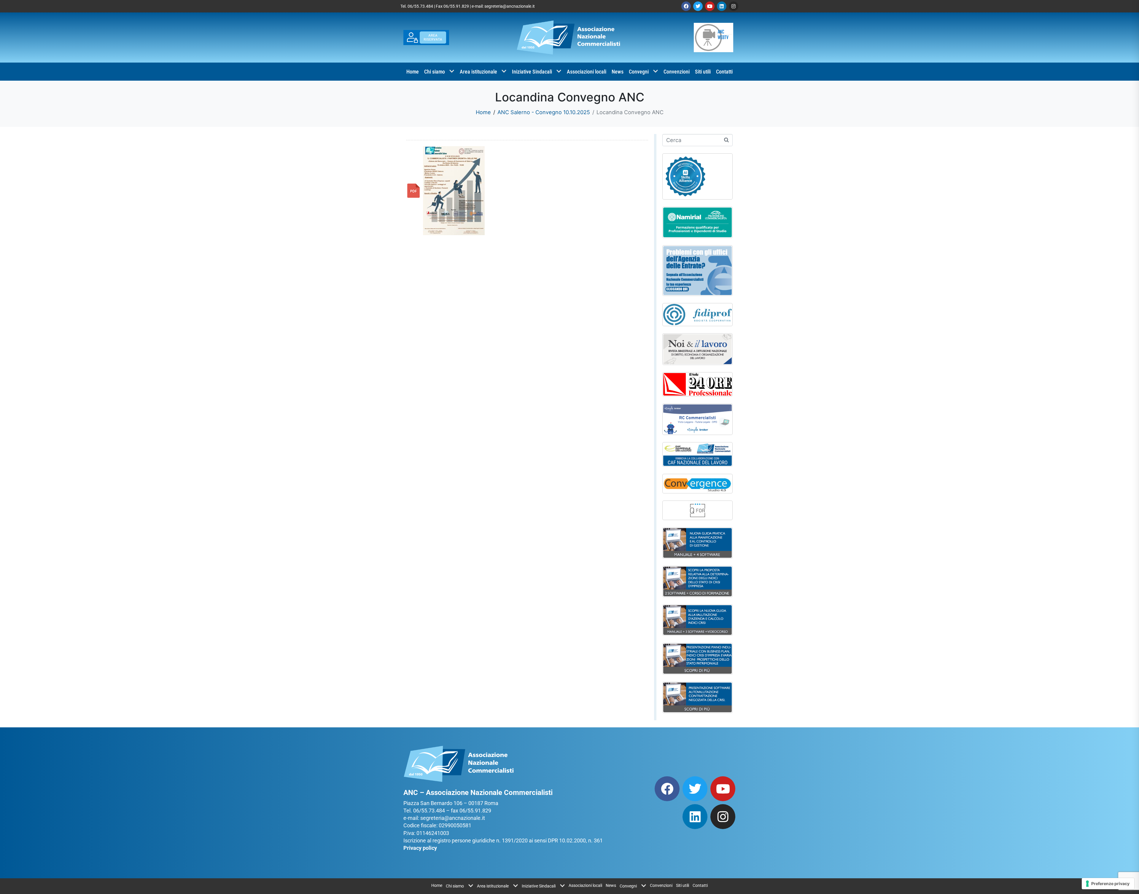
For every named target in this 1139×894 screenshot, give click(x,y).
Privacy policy (420, 848)
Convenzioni (677, 71)
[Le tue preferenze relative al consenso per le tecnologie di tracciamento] (1108, 883)
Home (412, 71)
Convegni (639, 71)
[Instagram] (733, 6)
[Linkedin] (721, 6)
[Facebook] (686, 6)
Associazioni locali (586, 71)
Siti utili (703, 71)
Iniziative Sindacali (532, 71)
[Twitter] (698, 6)
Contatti (724, 71)
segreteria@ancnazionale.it (509, 6)
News (617, 71)
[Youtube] (710, 6)
